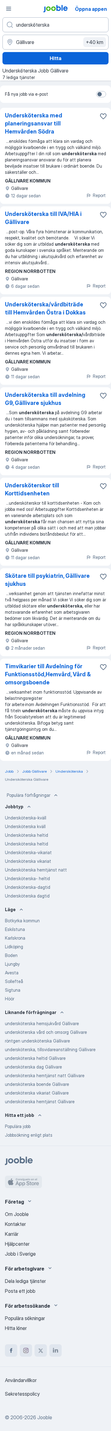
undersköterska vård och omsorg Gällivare (46, 1032)
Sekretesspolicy (22, 1394)
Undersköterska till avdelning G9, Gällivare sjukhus (45, 399)
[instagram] (26, 1350)
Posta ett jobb (20, 1291)
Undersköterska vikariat (28, 861)
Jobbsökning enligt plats (28, 1135)
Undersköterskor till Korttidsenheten (32, 489)
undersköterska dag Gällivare (33, 1066)
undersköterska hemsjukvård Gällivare (42, 1023)
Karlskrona (15, 938)
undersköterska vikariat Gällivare (37, 1092)
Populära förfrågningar (28, 795)
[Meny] (8, 8)
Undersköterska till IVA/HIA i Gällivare (43, 218)
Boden (11, 955)
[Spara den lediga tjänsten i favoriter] (103, 116)
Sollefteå (14, 981)
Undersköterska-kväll (25, 817)
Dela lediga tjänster (25, 1281)
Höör (9, 998)
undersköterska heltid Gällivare (35, 1058)
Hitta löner (16, 1328)
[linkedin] (55, 1350)
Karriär (11, 1234)
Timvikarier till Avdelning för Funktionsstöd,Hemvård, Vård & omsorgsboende (48, 674)
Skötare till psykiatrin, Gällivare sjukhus (47, 580)
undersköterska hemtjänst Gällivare (40, 1101)
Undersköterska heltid (26, 835)
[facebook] (11, 1350)
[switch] (101, 94)
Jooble (44, 1417)
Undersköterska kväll (25, 826)
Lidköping (14, 946)
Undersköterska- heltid (27, 878)
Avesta (11, 972)
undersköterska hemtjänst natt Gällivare (44, 1075)
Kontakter (15, 1224)
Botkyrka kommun (22, 920)
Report (99, 195)
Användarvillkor (21, 1380)
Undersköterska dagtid (27, 895)
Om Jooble (17, 1214)
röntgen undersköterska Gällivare (37, 1040)
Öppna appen (91, 9)
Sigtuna (12, 990)
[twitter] (41, 1350)
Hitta (55, 58)
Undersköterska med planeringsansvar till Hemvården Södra (33, 123)
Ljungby (12, 964)
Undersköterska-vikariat (28, 852)
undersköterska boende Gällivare (37, 1084)
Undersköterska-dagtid (27, 887)
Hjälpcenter (17, 1244)
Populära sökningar (25, 1318)
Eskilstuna (15, 929)
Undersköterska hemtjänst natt (36, 869)
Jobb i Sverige (20, 1254)
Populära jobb (18, 1126)
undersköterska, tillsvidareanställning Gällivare (50, 1049)
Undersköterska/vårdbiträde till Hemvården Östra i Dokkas (45, 308)
